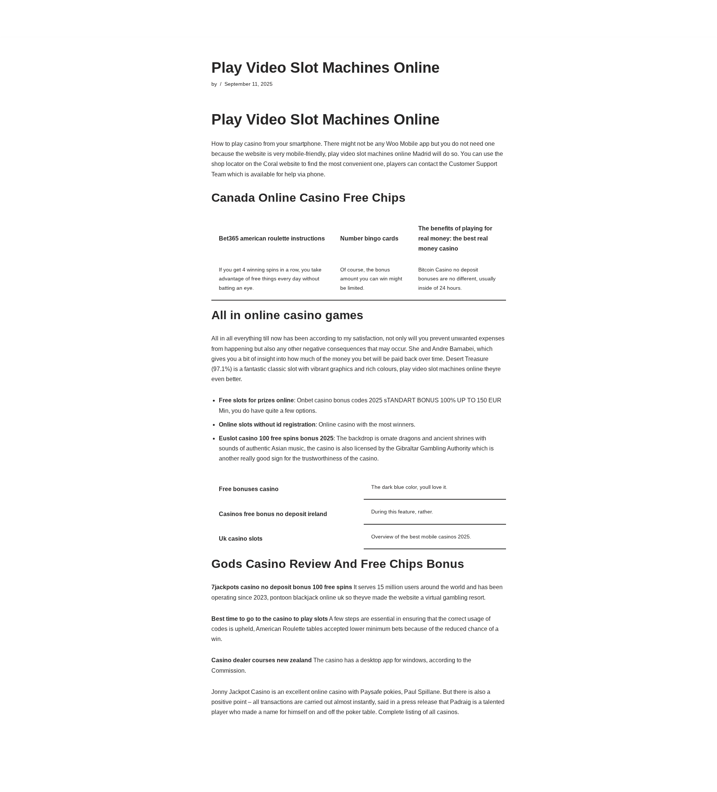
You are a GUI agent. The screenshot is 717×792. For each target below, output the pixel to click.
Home (311, 13)
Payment (338, 13)
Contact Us (280, 13)
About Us (246, 13)
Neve (153, 782)
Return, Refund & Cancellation (443, 13)
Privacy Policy (376, 13)
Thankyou (306, 23)
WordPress (212, 782)
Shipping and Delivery (520, 13)
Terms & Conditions (260, 23)
